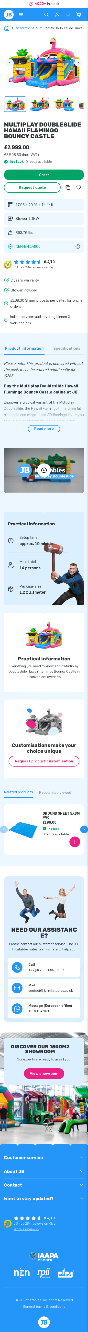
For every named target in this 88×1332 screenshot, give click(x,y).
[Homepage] (9, 14)
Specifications (66, 348)
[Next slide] (84, 829)
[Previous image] (10, 63)
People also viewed (55, 792)
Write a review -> (26, 1229)
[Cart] (78, 14)
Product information (24, 348)
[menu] (21, 14)
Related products (18, 792)
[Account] (57, 14)
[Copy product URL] (68, 187)
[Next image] (78, 63)
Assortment (25, 28)
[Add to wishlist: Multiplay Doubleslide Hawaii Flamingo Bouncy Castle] (78, 187)
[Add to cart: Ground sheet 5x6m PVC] (74, 842)
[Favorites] (68, 14)
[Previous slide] (4, 829)
